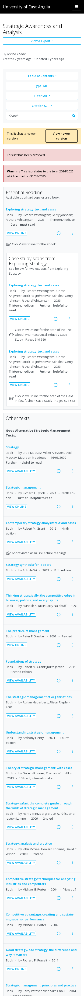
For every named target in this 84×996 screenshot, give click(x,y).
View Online (16, 233)
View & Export (40, 41)
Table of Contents (41, 76)
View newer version (61, 135)
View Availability (21, 471)
